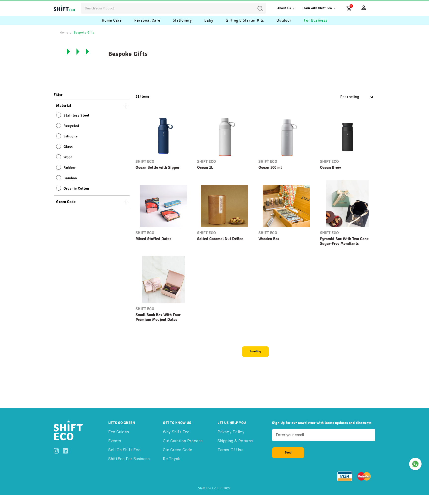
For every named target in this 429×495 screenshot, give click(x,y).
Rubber (70, 167)
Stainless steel (76, 115)
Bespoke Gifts (84, 33)
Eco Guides (118, 432)
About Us (284, 8)
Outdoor (284, 20)
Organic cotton (76, 188)
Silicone (71, 136)
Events (114, 441)
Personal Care (147, 20)
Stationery (182, 20)
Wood (68, 157)
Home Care (112, 20)
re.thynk (171, 458)
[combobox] (173, 8)
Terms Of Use (230, 450)
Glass (68, 147)
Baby (208, 20)
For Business (315, 20)
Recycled (71, 126)
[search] (263, 4)
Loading (255, 351)
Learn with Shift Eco (317, 8)
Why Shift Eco (176, 432)
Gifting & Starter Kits (245, 20)
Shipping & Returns (235, 441)
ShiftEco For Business (129, 458)
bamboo (70, 178)
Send (288, 452)
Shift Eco (145, 161)
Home (64, 33)
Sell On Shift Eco (124, 450)
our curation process (183, 441)
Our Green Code (177, 450)
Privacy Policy (230, 432)
